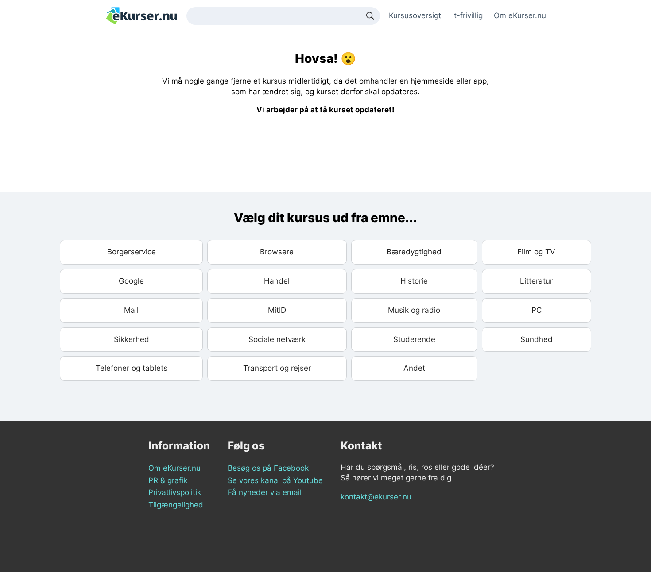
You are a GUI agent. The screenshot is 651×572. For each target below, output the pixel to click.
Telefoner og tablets (131, 368)
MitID (277, 310)
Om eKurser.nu (520, 15)
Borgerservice (131, 251)
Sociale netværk (277, 339)
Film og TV (536, 251)
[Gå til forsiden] (141, 15)
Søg (370, 16)
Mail (131, 310)
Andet (414, 368)
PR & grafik (167, 480)
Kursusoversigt (415, 15)
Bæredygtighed (414, 251)
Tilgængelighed (175, 504)
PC (536, 310)
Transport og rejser (277, 368)
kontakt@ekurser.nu (376, 496)
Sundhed (536, 339)
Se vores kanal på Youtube (275, 480)
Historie (414, 280)
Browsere (277, 251)
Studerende (414, 339)
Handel (277, 280)
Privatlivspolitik (174, 492)
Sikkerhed (131, 339)
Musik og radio (414, 310)
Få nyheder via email (265, 492)
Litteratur (536, 280)
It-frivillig (467, 15)
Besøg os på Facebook (268, 468)
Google (131, 280)
